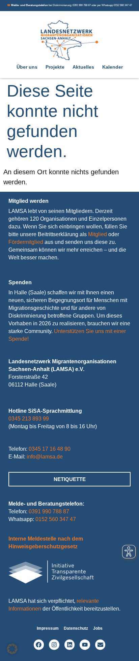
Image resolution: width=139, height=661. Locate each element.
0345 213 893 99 (28, 418)
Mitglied (97, 234)
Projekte (55, 67)
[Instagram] (54, 644)
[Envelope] (100, 644)
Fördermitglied (25, 242)
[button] (12, 649)
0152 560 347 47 (55, 519)
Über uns (27, 67)
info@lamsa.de (45, 457)
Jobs (98, 628)
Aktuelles (83, 67)
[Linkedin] (69, 644)
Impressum (48, 628)
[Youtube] (85, 644)
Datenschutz (76, 628)
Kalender (112, 67)
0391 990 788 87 (49, 511)
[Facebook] (39, 644)
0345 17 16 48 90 (50, 449)
